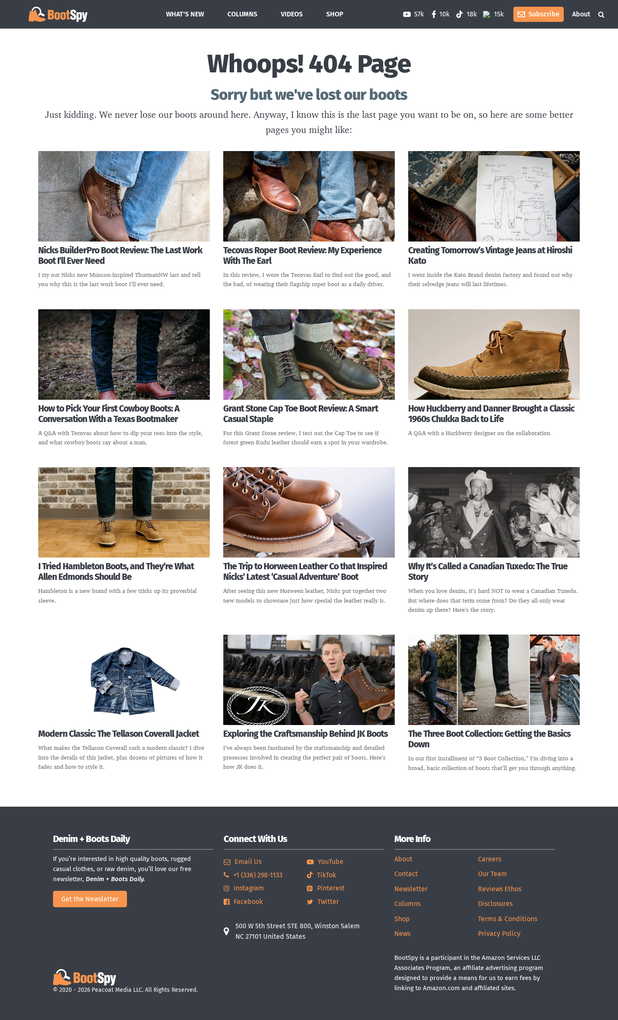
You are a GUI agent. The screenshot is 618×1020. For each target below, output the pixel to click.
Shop (402, 919)
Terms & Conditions (507, 919)
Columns (242, 14)
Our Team (492, 874)
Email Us (248, 862)
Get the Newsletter (90, 899)
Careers (489, 859)
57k (418, 14)
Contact (406, 874)
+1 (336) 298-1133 (258, 875)
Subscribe (544, 14)
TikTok (326, 875)
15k (498, 14)
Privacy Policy (499, 934)
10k (444, 14)
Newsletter (411, 889)
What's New (185, 14)
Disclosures (495, 904)
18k (471, 14)
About (581, 14)
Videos (292, 14)
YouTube (330, 862)
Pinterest (331, 888)
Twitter (328, 902)
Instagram (249, 888)
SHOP (334, 14)
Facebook (248, 902)
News (402, 934)
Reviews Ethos (499, 889)
